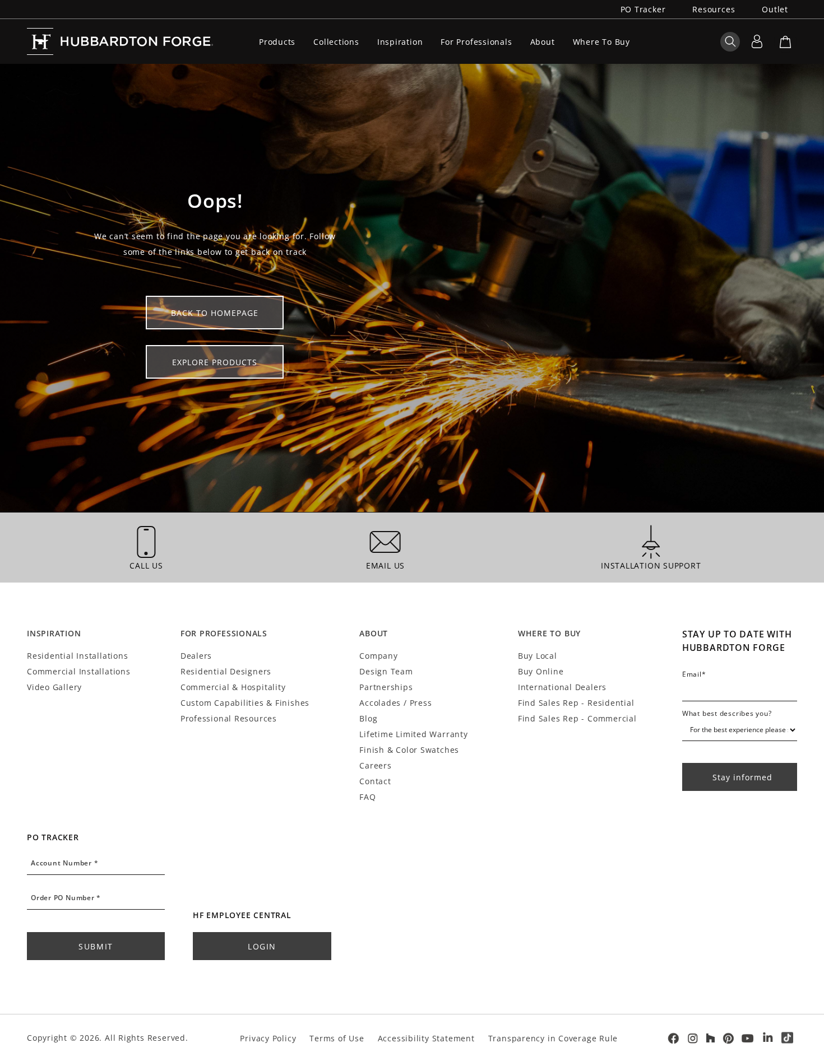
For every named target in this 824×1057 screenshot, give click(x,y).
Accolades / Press (395, 702)
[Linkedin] (768, 1038)
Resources (713, 9)
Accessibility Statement (426, 1038)
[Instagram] (693, 1038)
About (542, 41)
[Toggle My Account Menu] (757, 41)
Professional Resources (228, 718)
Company (378, 655)
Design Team (386, 671)
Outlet (775, 9)
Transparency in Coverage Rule (553, 1038)
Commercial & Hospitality (233, 687)
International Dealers (562, 687)
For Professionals (476, 41)
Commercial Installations (79, 671)
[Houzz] (710, 1037)
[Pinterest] (728, 1038)
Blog (368, 718)
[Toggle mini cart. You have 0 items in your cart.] (785, 41)
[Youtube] (748, 1038)
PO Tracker (643, 9)
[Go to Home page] (120, 41)
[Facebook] (672, 1038)
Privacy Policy (268, 1038)
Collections (336, 41)
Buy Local (537, 655)
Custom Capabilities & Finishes (244, 702)
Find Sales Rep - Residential (576, 702)
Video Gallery (54, 687)
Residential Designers (225, 671)
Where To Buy (601, 41)
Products (277, 41)
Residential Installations (77, 655)
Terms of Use (336, 1038)
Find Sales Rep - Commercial (577, 718)
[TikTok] (787, 1038)
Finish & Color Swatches (409, 749)
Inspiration (400, 41)
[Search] (730, 41)
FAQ (367, 796)
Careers (375, 765)
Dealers (196, 655)
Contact (375, 781)
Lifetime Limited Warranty (413, 734)
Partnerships (386, 687)
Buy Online (541, 671)
